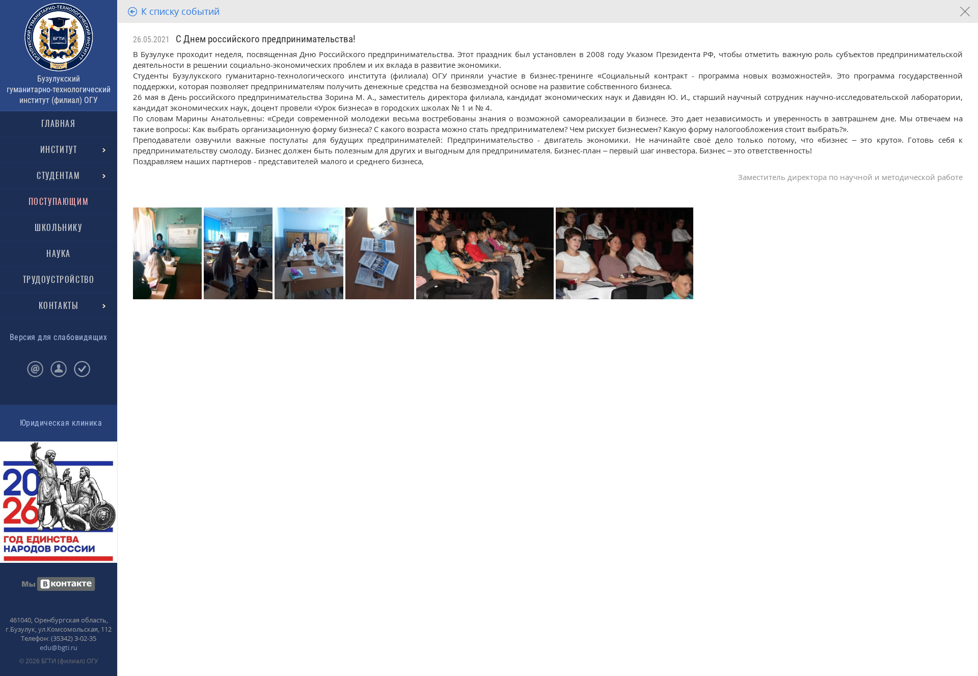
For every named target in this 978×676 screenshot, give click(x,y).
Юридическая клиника (61, 423)
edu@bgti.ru (58, 647)
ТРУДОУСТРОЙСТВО (59, 279)
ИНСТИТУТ (58, 149)
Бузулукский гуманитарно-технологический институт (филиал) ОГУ (59, 89)
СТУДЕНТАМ (58, 175)
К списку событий (180, 11)
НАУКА (58, 253)
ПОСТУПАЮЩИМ (59, 201)
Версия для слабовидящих (58, 337)
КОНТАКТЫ (59, 305)
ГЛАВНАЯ (58, 123)
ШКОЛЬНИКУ (58, 227)
